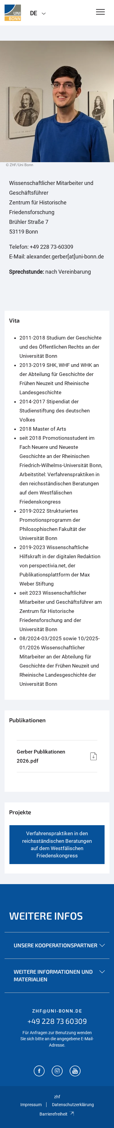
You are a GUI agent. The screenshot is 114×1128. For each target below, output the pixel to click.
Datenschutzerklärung (73, 1104)
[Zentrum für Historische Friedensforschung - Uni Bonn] (13, 13)
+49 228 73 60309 (57, 1021)
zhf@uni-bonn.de (57, 1011)
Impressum (31, 1104)
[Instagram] (57, 1071)
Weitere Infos (46, 915)
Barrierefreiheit (53, 1114)
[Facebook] (39, 1071)
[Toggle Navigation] (100, 12)
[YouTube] (75, 1071)
